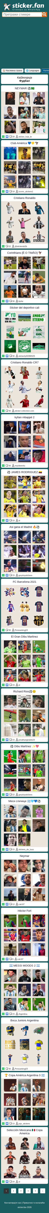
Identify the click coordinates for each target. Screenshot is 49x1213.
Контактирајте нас (12, 1203)
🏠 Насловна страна (12, 70)
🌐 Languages (32, 70)
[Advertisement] (24, 43)
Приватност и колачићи (34, 1203)
